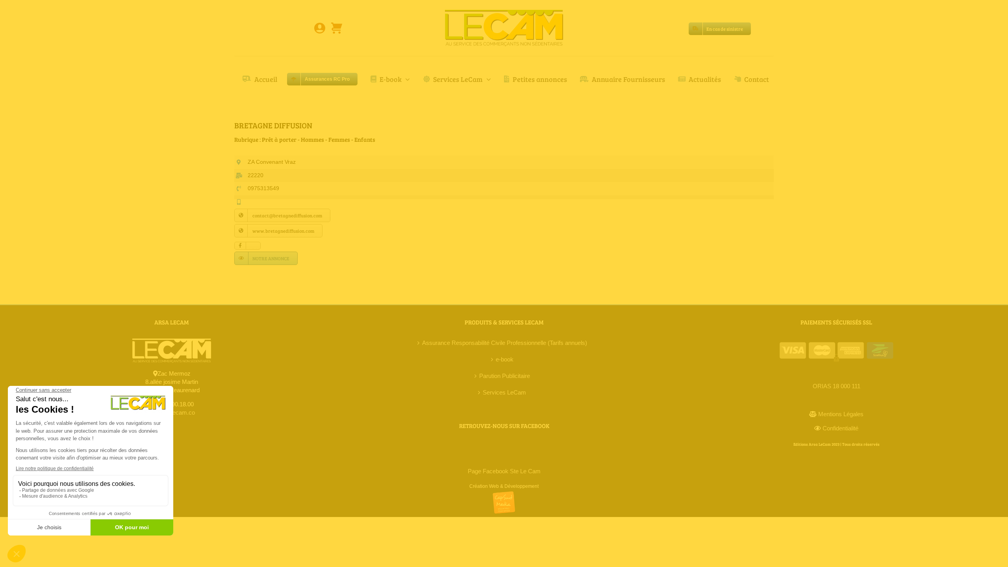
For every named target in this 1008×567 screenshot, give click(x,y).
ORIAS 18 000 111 (836, 386)
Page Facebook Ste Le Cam (504, 471)
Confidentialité (840, 428)
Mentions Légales (840, 414)
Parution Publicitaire (504, 375)
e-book (504, 359)
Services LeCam (504, 392)
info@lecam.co (175, 412)
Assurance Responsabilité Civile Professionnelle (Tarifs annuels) (504, 342)
